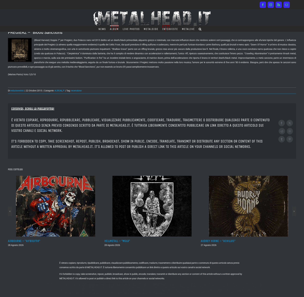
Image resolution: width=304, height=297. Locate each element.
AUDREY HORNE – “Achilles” (189, 241)
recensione (76, 90)
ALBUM (58, 90)
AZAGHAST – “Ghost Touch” (286, 241)
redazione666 (17, 90)
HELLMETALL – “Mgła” (88, 241)
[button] (200, 29)
